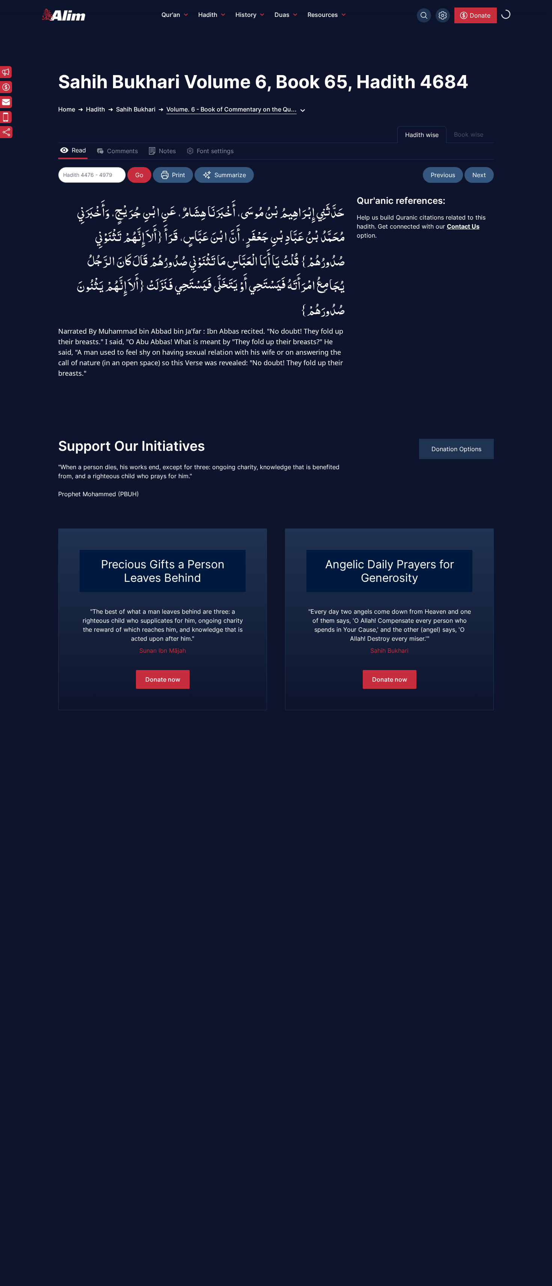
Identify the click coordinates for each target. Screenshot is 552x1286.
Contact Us (463, 226)
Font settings (215, 151)
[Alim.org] (66, 15)
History (245, 14)
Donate (480, 15)
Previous (443, 175)
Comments (122, 151)
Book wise (468, 134)
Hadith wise (422, 135)
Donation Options (456, 449)
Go (139, 175)
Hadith (207, 14)
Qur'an (170, 14)
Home (66, 109)
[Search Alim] (424, 15)
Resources (323, 14)
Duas (282, 14)
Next (479, 175)
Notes (167, 151)
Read (79, 150)
